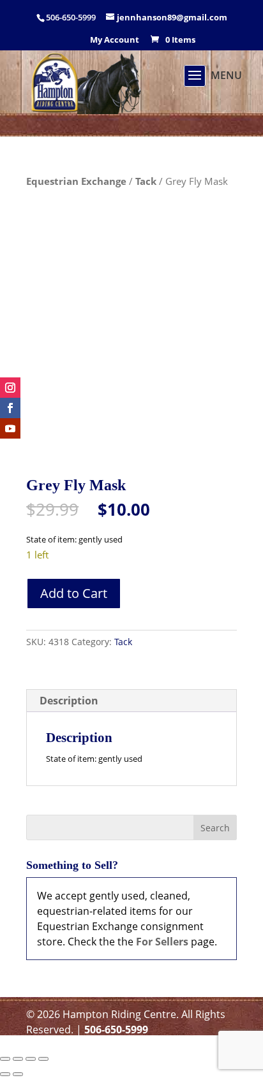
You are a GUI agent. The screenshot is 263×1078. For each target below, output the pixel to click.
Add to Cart (73, 593)
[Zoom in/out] (5, 1059)
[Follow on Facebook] (10, 408)
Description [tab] (69, 701)
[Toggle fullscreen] (18, 1059)
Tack (145, 181)
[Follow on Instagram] (10, 387)
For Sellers (162, 942)
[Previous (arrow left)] (5, 1074)
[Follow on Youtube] (10, 428)
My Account (114, 40)
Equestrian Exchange (76, 181)
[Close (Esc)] (43, 1059)
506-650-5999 (116, 1030)
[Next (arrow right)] (18, 1074)
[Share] (31, 1059)
